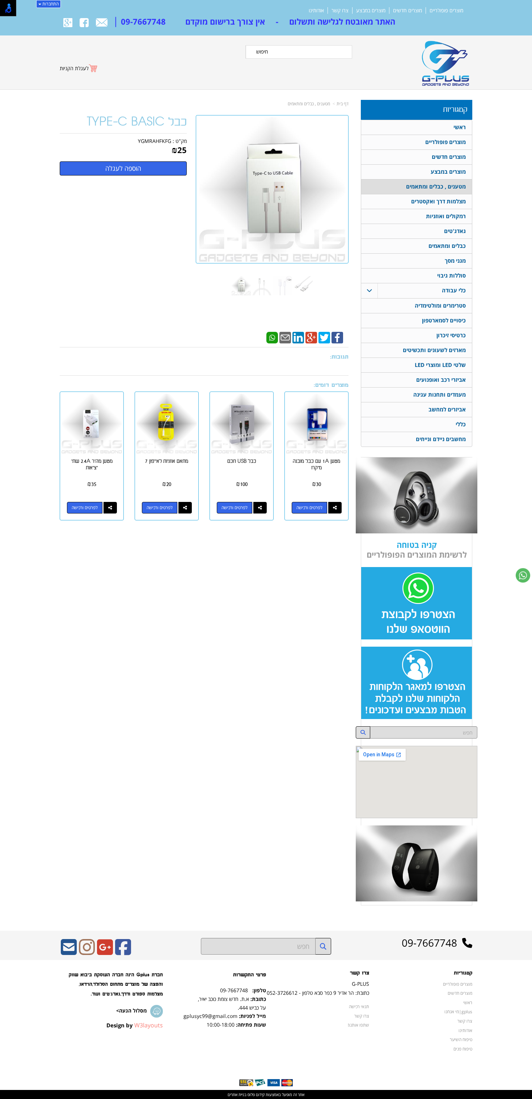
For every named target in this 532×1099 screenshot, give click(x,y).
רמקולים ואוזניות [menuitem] (446, 216)
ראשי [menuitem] (459, 127)
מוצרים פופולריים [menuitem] (446, 10)
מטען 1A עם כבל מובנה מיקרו (316, 464)
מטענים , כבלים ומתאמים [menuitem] (436, 186)
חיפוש (262, 51)
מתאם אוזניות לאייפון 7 (166, 461)
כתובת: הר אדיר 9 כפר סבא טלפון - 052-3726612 (318, 992)
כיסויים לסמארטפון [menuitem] (444, 320)
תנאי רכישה (359, 1006)
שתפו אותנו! (358, 1025)
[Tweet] (324, 337)
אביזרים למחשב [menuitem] (447, 409)
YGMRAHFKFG (154, 141)
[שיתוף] (335, 507)
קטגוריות (455, 109)
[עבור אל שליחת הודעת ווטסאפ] (523, 575)
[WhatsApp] (272, 337)
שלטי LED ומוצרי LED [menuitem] (440, 365)
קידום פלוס (255, 1094)
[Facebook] (337, 337)
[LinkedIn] (298, 337)
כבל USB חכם (241, 461)
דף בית (343, 104)
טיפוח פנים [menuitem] (462, 1049)
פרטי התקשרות (249, 975)
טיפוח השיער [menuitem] (461, 1039)
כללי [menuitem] (461, 424)
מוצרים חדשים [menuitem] (407, 10)
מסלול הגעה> (131, 1010)
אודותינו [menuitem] (316, 10)
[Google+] (311, 337)
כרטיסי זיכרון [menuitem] (451, 335)
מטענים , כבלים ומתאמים (309, 104)
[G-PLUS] (443, 60)
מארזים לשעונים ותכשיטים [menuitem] (434, 350)
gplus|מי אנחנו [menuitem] (458, 1011)
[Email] (285, 337)
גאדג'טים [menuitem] (455, 231)
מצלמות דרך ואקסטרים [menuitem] (438, 201)
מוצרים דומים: (331, 385)
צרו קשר (359, 973)
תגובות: (339, 357)
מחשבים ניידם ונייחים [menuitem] (441, 439)
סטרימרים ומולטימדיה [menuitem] (440, 305)
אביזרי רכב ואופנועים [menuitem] (441, 380)
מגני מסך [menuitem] (455, 261)
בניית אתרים (237, 1094)
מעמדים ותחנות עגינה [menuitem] (439, 394)
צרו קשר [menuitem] (340, 10)
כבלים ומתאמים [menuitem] (447, 246)
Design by (134, 1025)
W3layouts (148, 1025)
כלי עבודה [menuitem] (454, 290)
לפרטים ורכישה (309, 507)
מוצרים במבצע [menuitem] (370, 10)
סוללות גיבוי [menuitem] (451, 275)
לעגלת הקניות (74, 68)
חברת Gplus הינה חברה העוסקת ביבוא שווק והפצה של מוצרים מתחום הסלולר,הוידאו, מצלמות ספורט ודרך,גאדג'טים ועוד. (116, 984)
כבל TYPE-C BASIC (137, 122)
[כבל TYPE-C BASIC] (241, 285)
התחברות (50, 4)
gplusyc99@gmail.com (210, 1016)
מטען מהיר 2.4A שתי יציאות (92, 464)
